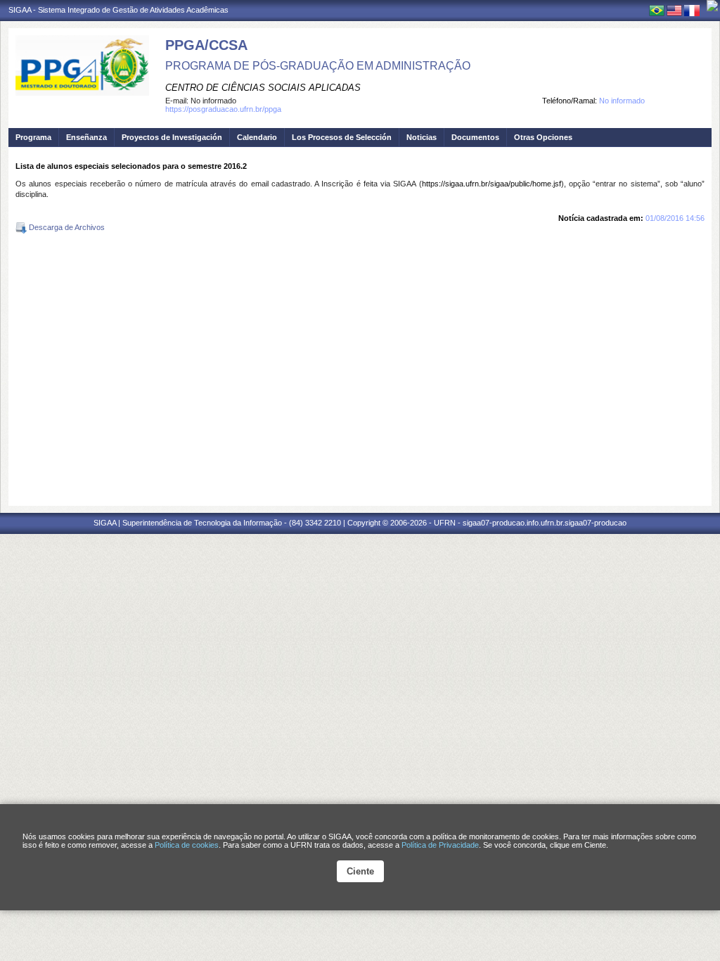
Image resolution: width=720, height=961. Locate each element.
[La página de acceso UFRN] (712, 5)
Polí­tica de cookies (187, 845)
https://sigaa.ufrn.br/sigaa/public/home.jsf (491, 183)
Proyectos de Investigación (172, 137)
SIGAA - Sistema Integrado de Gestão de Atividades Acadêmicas (118, 10)
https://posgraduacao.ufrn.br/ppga (223, 109)
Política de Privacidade (440, 845)
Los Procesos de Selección (342, 137)
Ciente (360, 871)
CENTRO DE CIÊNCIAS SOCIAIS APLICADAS (263, 87)
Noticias (421, 137)
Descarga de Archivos (66, 227)
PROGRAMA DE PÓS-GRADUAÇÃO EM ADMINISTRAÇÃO (317, 66)
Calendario (257, 137)
